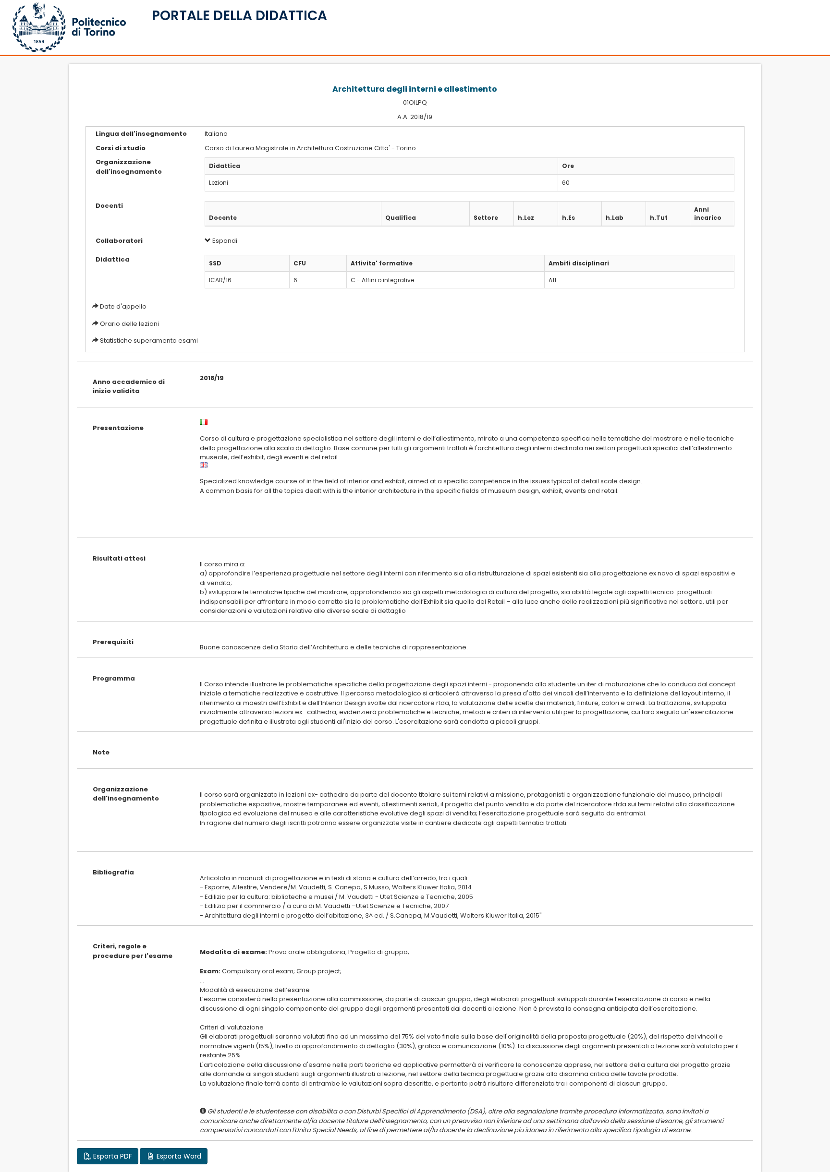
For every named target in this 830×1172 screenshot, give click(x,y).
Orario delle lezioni (129, 323)
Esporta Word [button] (178, 1156)
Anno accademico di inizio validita (129, 386)
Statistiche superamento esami (149, 340)
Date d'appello (123, 306)
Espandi (224, 240)
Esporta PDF (111, 1156)
